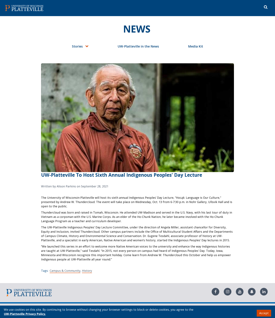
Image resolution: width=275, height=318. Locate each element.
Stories (77, 46)
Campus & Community (65, 271)
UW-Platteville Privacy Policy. (25, 314)
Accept (264, 313)
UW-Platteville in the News (138, 46)
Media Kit (195, 46)
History (87, 271)
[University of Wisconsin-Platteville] (70, 8)
